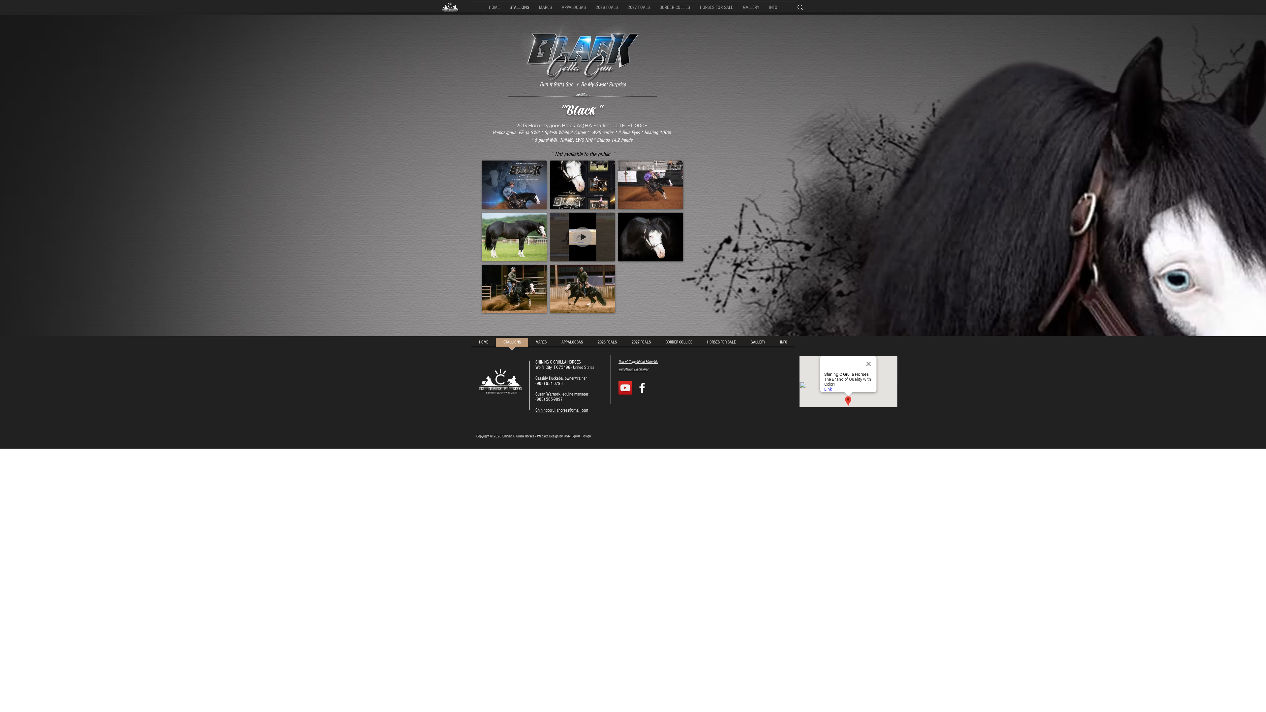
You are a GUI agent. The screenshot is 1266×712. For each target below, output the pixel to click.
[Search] (803, 7)
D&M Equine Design (577, 436)
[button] (675, 7)
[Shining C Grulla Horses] (642, 388)
